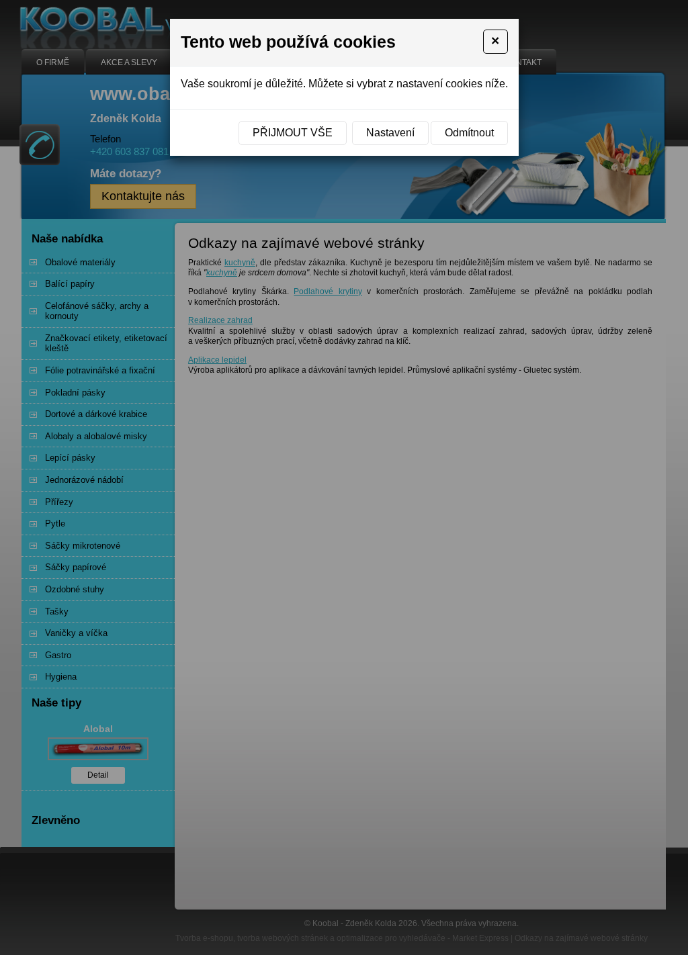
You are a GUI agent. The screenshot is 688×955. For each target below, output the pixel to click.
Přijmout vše (293, 132)
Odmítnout (469, 132)
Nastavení (390, 132)
